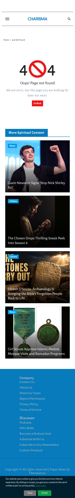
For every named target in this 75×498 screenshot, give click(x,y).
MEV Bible (27, 428)
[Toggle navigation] (7, 19)
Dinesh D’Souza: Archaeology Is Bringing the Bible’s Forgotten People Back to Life (35, 293)
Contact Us (27, 382)
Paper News (58, 469)
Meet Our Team (30, 393)
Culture (13, 201)
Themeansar (37, 473)
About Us (26, 387)
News (12, 146)
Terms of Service (31, 409)
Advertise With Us (32, 439)
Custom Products (31, 450)
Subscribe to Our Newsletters (39, 444)
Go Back (37, 103)
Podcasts (25, 422)
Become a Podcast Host (35, 433)
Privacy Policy (29, 404)
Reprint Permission (32, 398)
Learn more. (40, 485)
